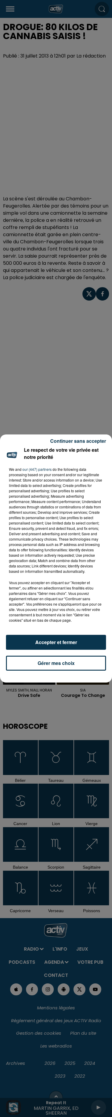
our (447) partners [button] (37, 469)
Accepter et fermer (56, 642)
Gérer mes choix (56, 663)
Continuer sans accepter (78, 440)
